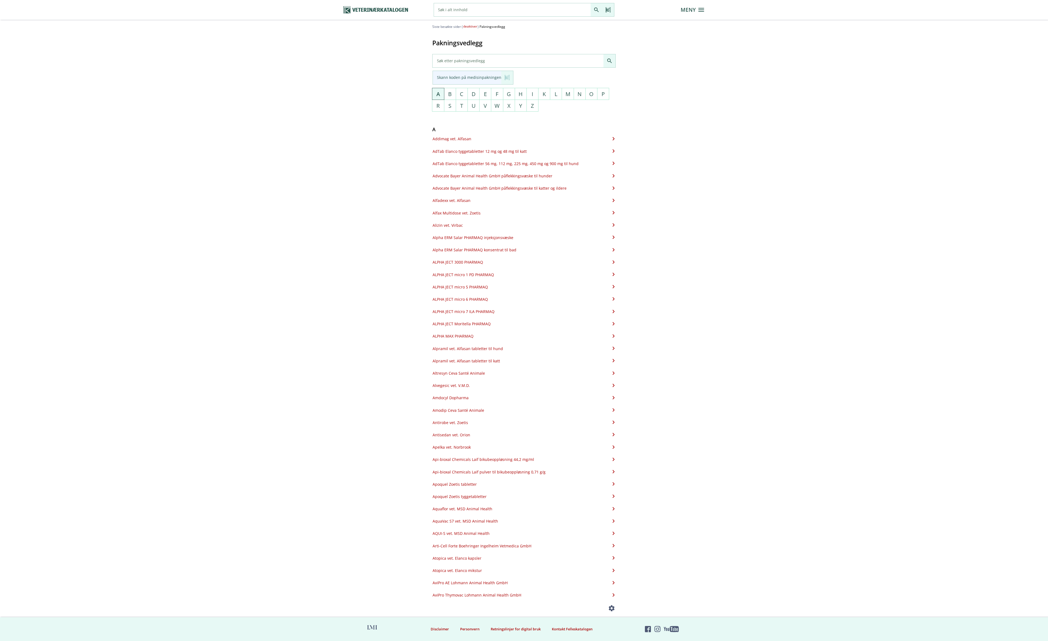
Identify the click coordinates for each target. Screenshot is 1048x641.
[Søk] (596, 9)
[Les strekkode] (608, 9)
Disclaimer (440, 629)
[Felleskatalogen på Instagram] (657, 629)
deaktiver (470, 26)
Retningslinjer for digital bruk (516, 629)
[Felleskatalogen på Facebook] (648, 629)
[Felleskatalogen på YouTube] (671, 629)
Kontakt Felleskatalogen (572, 629)
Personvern (470, 629)
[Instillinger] (612, 609)
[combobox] (512, 9)
